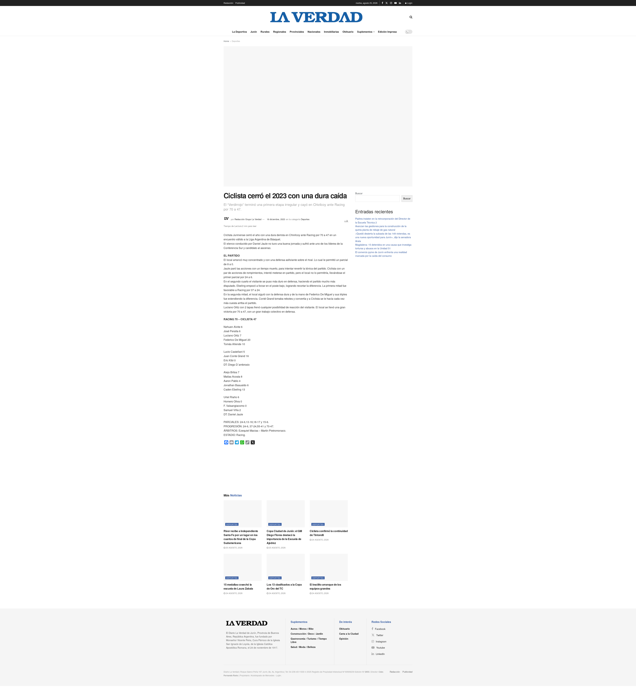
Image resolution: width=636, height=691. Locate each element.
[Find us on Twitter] (386, 3)
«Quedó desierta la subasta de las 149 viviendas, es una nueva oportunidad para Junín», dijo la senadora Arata (383, 237)
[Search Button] (411, 17)
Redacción (228, 2)
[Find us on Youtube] (395, 3)
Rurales (265, 31)
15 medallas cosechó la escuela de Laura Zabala (238, 586)
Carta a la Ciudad (349, 633)
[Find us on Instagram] (391, 3)
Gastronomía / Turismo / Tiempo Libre (309, 640)
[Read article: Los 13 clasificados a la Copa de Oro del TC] (286, 567)
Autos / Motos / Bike (302, 628)
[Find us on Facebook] (382, 3)
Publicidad (240, 2)
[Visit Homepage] (316, 16)
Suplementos (364, 31)
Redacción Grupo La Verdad (248, 219)
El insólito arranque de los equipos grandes (325, 586)
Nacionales (314, 31)
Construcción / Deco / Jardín (307, 633)
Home (226, 41)
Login (409, 2)
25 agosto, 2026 (233, 547)
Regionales (279, 31)
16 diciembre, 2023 (276, 219)
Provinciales (297, 31)
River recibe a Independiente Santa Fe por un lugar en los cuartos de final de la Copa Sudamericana (241, 537)
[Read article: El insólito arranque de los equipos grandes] (329, 567)
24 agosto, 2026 (320, 539)
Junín (253, 31)
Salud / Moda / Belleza (303, 647)
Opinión (343, 638)
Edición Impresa (387, 31)
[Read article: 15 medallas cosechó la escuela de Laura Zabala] (243, 567)
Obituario (348, 31)
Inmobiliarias (331, 31)
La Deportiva (239, 31)
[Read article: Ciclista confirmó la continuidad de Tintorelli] (329, 513)
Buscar (359, 193)
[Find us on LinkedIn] (400, 3)
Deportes (236, 41)
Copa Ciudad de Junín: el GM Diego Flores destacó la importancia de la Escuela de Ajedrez (284, 537)
